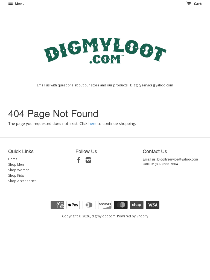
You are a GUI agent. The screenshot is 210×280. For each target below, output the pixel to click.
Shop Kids (16, 175)
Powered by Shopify (132, 216)
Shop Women (18, 170)
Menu (19, 3)
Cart (197, 3)
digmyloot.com (103, 216)
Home (13, 159)
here (93, 123)
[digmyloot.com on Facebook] (78, 161)
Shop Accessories (22, 181)
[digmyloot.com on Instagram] (88, 161)
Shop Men (16, 164)
